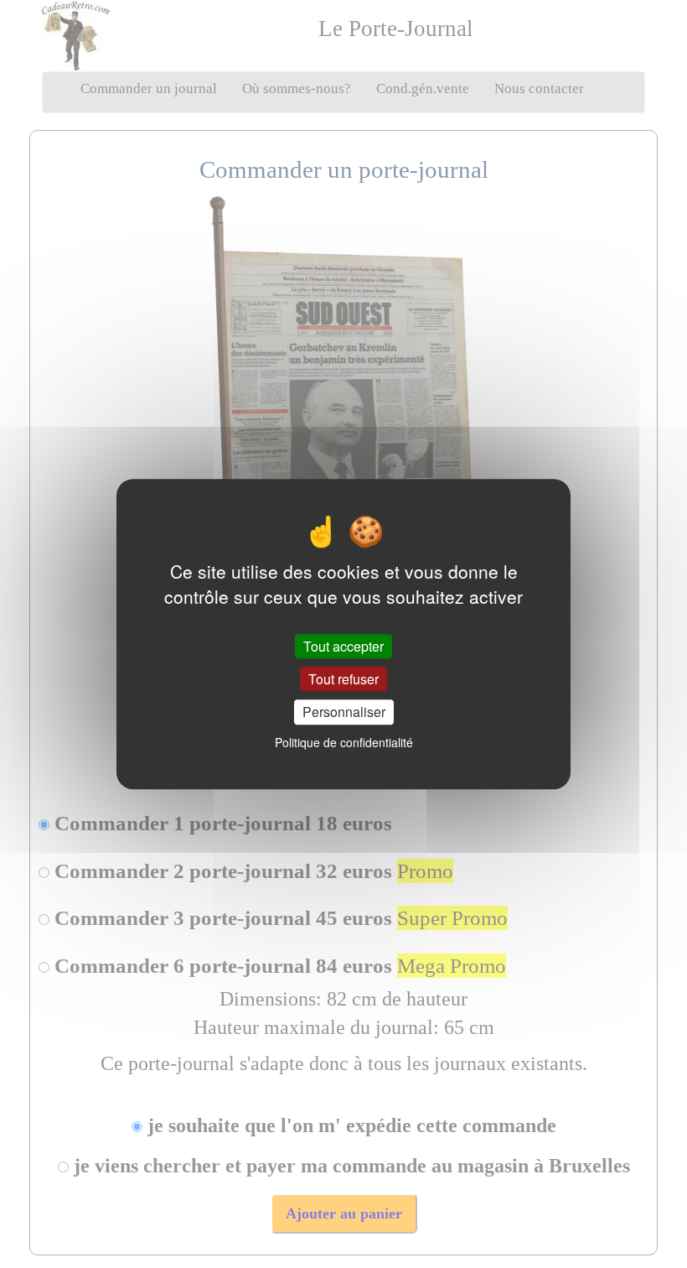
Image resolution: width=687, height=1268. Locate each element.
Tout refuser (343, 679)
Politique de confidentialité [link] (344, 742)
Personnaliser (343, 712)
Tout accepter (343, 646)
